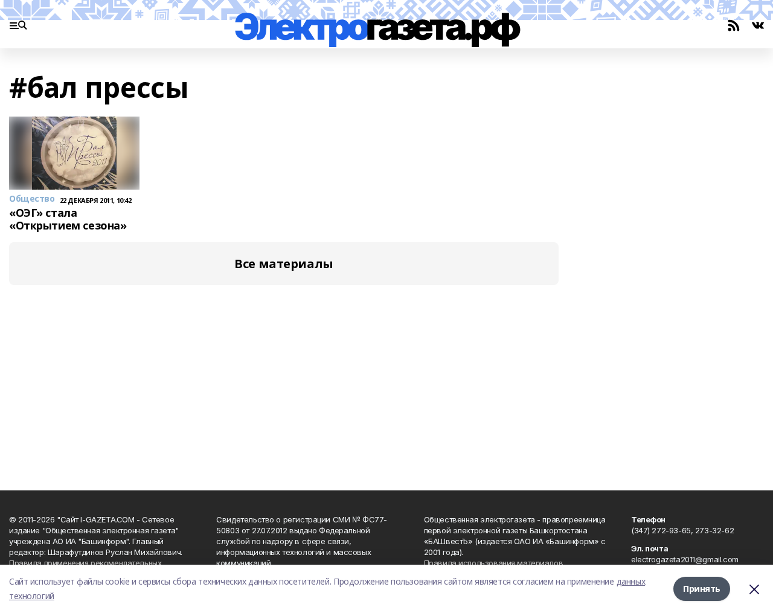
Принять (701, 588)
